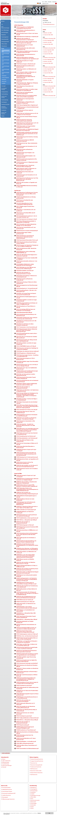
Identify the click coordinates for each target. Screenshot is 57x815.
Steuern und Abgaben (3, 113)
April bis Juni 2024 (48, 51)
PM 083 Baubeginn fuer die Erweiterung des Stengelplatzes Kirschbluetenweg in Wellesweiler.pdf (25, 503)
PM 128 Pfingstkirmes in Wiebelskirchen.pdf (25, 353)
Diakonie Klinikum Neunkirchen (36, 772)
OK (49, 813)
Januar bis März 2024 (48, 53)
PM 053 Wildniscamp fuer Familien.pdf (24, 599)
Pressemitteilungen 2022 (5, 63)
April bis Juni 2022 (48, 70)
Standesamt (3, 110)
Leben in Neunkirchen (6, 760)
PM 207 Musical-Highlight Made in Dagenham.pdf (27, 105)
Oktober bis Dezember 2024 (49, 48)
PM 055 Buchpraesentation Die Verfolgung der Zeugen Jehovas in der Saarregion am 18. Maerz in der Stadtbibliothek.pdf (27, 593)
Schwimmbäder (33, 803)
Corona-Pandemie (5, 77)
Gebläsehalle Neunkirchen (7, 789)
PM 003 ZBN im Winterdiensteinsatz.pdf (24, 743)
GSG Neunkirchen (34, 774)
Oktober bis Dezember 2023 (49, 57)
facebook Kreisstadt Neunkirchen (37, 759)
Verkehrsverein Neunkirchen (36, 766)
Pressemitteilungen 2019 (5, 73)
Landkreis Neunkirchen (6, 795)
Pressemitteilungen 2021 (5, 67)
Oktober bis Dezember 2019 (49, 95)
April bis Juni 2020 (48, 89)
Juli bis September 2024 (49, 49)
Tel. (43, 22)
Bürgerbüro (3, 34)
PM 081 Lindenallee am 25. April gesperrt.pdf (26, 509)
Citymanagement (4, 37)
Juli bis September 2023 (49, 59)
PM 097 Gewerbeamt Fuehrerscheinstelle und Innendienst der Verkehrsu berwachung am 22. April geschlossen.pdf (26, 454)
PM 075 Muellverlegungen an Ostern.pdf (25, 524)
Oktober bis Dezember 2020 (49, 86)
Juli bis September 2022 (49, 68)
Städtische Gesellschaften (4, 107)
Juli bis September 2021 (49, 78)
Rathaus (2, 21)
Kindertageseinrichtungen (35, 795)
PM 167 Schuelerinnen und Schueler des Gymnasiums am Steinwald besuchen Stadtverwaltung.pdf (25, 237)
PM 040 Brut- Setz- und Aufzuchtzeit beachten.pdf (27, 636)
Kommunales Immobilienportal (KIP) (8, 793)
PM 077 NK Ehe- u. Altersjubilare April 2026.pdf (26, 519)
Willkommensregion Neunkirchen (8, 799)
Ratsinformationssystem (35, 800)
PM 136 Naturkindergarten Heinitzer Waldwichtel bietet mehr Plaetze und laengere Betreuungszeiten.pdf (26, 330)
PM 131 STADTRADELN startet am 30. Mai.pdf (26, 346)
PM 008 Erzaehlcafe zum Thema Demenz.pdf (26, 730)
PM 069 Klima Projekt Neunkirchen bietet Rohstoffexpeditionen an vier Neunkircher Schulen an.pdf (27, 545)
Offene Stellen (4, 43)
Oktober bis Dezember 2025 (49, 38)
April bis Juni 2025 (48, 42)
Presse (2, 48)
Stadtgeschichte (4, 91)
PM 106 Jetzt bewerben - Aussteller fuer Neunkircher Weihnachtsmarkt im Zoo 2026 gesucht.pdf (25, 425)
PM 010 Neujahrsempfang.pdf (22, 724)
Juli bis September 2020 (49, 88)
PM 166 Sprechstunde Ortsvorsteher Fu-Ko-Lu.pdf (27, 240)
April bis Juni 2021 (48, 80)
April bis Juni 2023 (48, 61)
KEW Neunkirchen (34, 768)
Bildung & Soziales (5, 762)
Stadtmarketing (4, 94)
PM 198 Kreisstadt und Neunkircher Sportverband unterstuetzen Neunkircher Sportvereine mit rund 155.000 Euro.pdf (27, 133)
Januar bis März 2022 (48, 72)
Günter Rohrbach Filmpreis (7, 791)
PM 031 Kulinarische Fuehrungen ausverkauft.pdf (27, 663)
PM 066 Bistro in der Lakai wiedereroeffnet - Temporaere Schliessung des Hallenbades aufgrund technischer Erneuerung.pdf (25, 556)
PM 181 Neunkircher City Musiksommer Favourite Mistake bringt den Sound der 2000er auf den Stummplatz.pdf (27, 194)
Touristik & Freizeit (5, 763)
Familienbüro (33, 792)
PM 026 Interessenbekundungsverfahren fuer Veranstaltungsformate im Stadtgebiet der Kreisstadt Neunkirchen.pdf (26, 679)
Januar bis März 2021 (48, 82)
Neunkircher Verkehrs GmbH (36, 770)
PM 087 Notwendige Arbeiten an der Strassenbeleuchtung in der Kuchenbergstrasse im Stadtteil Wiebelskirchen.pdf (27, 489)
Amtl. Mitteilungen (5, 30)
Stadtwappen (4, 102)
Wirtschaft (4, 767)
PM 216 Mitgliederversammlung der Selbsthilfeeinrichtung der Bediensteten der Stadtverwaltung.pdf (25, 76)
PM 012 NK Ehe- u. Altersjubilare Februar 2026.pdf (27, 719)
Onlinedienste (4, 46)
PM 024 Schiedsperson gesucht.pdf (24, 685)
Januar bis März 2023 (48, 63)
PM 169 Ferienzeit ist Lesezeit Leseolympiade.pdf (27, 230)
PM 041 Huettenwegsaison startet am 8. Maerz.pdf (27, 634)
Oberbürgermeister (5, 41)
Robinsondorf (33, 801)
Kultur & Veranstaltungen (7, 765)
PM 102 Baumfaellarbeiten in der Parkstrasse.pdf (26, 438)
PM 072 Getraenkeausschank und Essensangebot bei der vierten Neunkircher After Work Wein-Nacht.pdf (26, 534)
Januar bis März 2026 (48, 34)
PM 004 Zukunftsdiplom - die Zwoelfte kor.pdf (26, 741)
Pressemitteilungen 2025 (5, 54)
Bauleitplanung (33, 787)
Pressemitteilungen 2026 (5, 51)
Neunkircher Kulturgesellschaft (36, 764)
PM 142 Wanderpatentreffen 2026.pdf (24, 312)
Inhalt (46, 1)
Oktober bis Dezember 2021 (49, 76)
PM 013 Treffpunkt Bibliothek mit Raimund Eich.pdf (27, 717)
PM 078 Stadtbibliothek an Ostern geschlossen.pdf (27, 517)
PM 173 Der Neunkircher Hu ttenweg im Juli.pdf (26, 219)
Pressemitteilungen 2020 (5, 70)
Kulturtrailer (4, 81)
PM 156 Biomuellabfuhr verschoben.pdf (24, 270)
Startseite (54, 1)
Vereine (32, 806)
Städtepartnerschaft (5, 104)
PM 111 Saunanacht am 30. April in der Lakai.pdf (26, 409)
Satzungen (3, 86)
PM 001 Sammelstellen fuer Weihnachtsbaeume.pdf (27, 748)
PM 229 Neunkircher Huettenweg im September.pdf (27, 36)
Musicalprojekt (5, 797)
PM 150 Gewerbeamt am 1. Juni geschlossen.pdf (26, 288)
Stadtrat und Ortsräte (3, 97)
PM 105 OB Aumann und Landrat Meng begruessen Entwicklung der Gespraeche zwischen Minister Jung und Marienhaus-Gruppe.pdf (27, 430)
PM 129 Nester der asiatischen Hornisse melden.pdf (27, 351)
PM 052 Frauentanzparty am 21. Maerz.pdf (25, 601)
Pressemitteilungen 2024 (5, 57)
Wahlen (2, 116)
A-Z (43, 1)
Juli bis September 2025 (49, 40)
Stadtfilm (3, 83)
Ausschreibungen (4, 32)
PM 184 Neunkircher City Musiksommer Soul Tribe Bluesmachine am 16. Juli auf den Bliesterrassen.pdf (27, 179)
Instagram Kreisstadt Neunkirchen (37, 761)
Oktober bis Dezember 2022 (49, 67)
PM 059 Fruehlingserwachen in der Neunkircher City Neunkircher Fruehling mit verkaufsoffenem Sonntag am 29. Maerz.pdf (26, 579)
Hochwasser (4, 75)
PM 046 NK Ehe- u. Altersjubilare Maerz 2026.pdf (26, 619)
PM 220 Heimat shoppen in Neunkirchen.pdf (25, 63)
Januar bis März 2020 (48, 91)
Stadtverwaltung (4, 99)
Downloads (4, 79)
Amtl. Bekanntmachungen (5, 27)
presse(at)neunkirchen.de (49, 24)
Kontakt (49, 1)
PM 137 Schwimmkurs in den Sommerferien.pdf (26, 327)
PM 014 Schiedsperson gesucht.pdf (24, 715)
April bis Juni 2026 (48, 32)
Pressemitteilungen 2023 (5, 60)
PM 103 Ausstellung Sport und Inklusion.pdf (25, 436)
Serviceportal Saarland (4, 89)
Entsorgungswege (34, 790)
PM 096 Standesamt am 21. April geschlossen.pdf (27, 457)
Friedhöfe (32, 793)
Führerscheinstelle (4, 39)
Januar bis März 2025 (48, 44)
